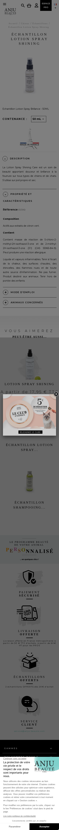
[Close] (56, 394)
